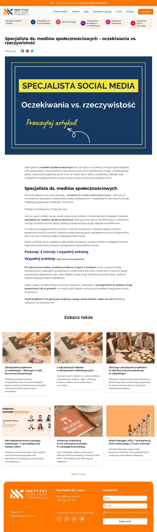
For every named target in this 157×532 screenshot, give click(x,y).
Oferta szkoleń (60, 12)
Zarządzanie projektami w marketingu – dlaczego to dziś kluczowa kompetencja (23, 370)
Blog (86, 12)
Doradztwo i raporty (102, 12)
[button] (22, 51)
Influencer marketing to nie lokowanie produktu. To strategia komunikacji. (72, 443)
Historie (75, 12)
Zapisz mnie (125, 521)
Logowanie (146, 12)
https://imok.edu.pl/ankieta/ (70, 259)
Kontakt (130, 12)
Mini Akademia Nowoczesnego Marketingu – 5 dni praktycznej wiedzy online (22, 443)
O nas (119, 12)
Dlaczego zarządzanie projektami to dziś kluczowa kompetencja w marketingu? (128, 370)
